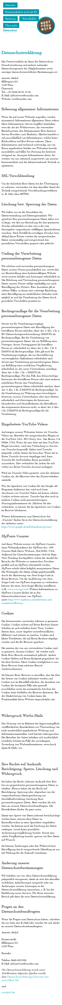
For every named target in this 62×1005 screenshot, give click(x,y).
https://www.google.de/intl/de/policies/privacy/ (26, 526)
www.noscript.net (17, 589)
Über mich (11, 25)
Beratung (10, 18)
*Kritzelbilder (29, 18)
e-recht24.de (8, 992)
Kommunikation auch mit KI (21, 11)
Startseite (10, 5)
